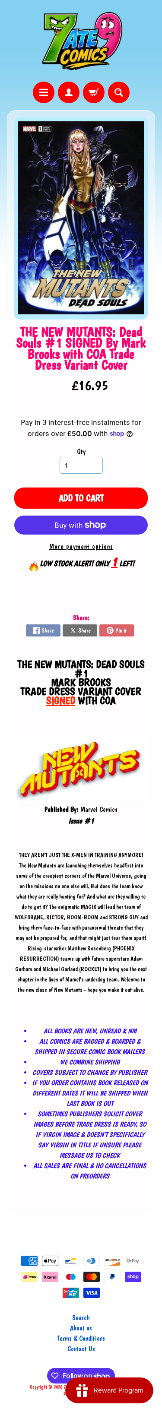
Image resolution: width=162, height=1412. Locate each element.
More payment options (81, 546)
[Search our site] (119, 92)
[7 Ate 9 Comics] (81, 41)
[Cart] (94, 92)
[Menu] (43, 92)
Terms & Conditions (81, 1338)
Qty (81, 451)
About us (81, 1328)
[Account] (68, 92)
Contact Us (81, 1349)
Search (81, 1318)
